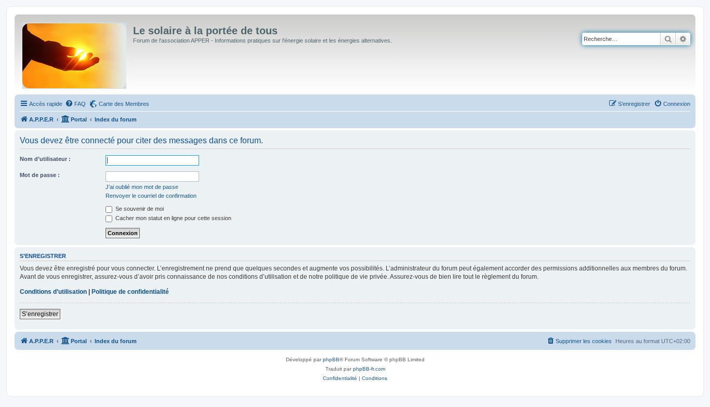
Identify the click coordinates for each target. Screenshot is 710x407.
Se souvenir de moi (139, 209)
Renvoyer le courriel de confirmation (151, 196)
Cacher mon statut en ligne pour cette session (172, 218)
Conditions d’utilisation (53, 291)
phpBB (331, 359)
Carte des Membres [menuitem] (124, 104)
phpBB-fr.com (369, 369)
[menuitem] (75, 104)
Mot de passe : (40, 175)
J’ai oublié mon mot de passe (142, 187)
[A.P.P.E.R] (75, 53)
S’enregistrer (40, 314)
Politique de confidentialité (130, 291)
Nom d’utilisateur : (45, 159)
